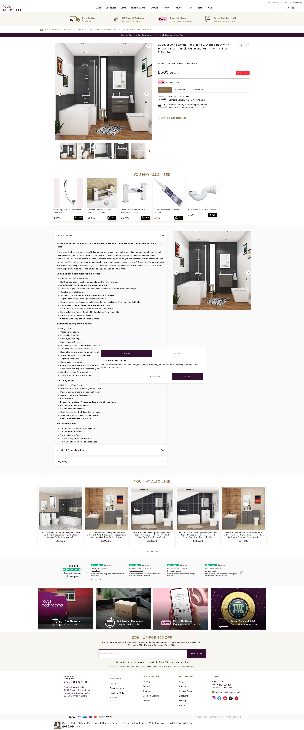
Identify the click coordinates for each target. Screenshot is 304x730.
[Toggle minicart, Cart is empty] (298, 7)
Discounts (183, 696)
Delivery (146, 681)
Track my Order (117, 693)
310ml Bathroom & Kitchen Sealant (166, 211)
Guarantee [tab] (180, 89)
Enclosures (111, 8)
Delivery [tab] (165, 89)
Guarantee (148, 691)
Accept (187, 376)
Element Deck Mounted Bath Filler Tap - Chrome (100, 211)
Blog (181, 681)
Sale (210, 8)
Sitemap (182, 700)
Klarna (182, 705)
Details (177, 353)
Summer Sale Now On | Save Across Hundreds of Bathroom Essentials (152, 35)
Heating (199, 8)
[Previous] (60, 94)
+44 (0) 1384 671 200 (221, 685)
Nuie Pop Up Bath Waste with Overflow (67, 211)
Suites (98, 8)
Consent (126, 353)
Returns (146, 686)
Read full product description (172, 118)
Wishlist (113, 698)
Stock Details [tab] (197, 89)
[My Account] (293, 8)
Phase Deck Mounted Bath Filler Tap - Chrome (133, 211)
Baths (123, 8)
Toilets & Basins (138, 8)
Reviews (146, 700)
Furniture (154, 8)
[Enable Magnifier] (148, 46)
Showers (178, 8)
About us (183, 686)
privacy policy (181, 662)
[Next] (146, 94)
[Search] (288, 8)
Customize (155, 376)
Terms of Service (181, 666)
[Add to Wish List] (247, 45)
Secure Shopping (151, 696)
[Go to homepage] (78, 679)
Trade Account (297, 2)
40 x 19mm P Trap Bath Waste (202, 210)
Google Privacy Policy (159, 666)
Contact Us (287, 2)
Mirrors (166, 8)
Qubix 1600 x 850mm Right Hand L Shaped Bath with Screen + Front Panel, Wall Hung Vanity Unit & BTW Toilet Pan (98, 29)
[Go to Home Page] (41, 29)
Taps (189, 8)
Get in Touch (217, 681)
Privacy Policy (185, 691)
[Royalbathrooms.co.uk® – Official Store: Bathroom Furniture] (12, 8)
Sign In (113, 683)
